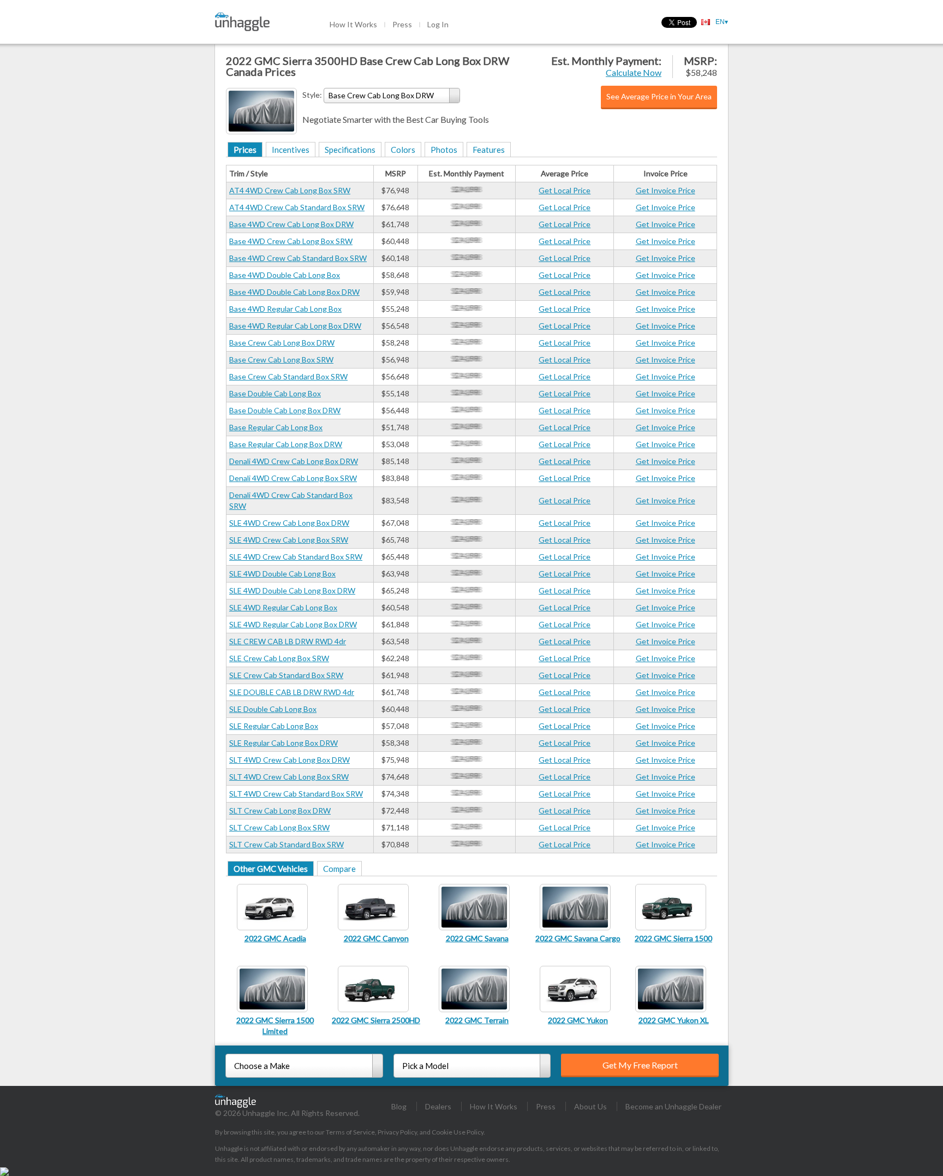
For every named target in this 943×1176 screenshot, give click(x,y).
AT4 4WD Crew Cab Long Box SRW (289, 190)
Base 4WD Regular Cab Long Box (285, 308)
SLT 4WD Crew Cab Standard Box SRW (296, 793)
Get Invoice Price (665, 190)
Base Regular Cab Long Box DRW (285, 444)
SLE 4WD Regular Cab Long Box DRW (293, 624)
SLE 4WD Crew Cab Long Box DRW (289, 522)
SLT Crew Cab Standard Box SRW (286, 844)
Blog (399, 1106)
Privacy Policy (397, 1132)
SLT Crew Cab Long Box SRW (279, 827)
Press (402, 24)
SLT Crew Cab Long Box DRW (280, 810)
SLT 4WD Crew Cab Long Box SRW (289, 776)
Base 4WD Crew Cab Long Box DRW (291, 224)
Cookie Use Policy (458, 1132)
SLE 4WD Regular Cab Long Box (283, 607)
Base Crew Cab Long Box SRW (281, 359)
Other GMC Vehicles (271, 869)
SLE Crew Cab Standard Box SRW (286, 675)
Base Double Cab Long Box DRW (285, 410)
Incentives (290, 150)
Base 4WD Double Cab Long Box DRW (294, 291)
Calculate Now (633, 72)
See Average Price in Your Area (659, 96)
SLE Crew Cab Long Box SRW (279, 658)
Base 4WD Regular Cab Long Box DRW (295, 325)
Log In (438, 24)
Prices (245, 150)
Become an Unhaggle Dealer (673, 1106)
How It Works (353, 24)
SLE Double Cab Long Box (273, 709)
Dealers (438, 1106)
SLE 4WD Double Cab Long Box (282, 573)
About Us (590, 1106)
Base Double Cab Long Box (275, 393)
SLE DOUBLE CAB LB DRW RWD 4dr (291, 692)
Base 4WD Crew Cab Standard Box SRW (298, 258)
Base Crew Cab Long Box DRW (282, 342)
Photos (444, 150)
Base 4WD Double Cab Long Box (284, 275)
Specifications (350, 150)
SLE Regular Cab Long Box (273, 725)
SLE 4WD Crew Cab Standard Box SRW (295, 556)
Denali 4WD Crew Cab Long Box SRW (293, 478)
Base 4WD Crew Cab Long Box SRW (291, 241)
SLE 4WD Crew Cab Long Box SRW (288, 539)
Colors (403, 150)
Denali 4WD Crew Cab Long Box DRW (293, 461)
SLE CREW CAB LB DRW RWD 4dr (287, 641)
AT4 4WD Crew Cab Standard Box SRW (297, 207)
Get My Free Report (640, 1065)
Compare (339, 869)
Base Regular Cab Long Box (276, 427)
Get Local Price (564, 190)
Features (489, 150)
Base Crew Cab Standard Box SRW (288, 376)
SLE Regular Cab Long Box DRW (283, 742)
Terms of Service (350, 1132)
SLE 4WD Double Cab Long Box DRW (292, 590)
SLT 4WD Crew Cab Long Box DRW (289, 759)
